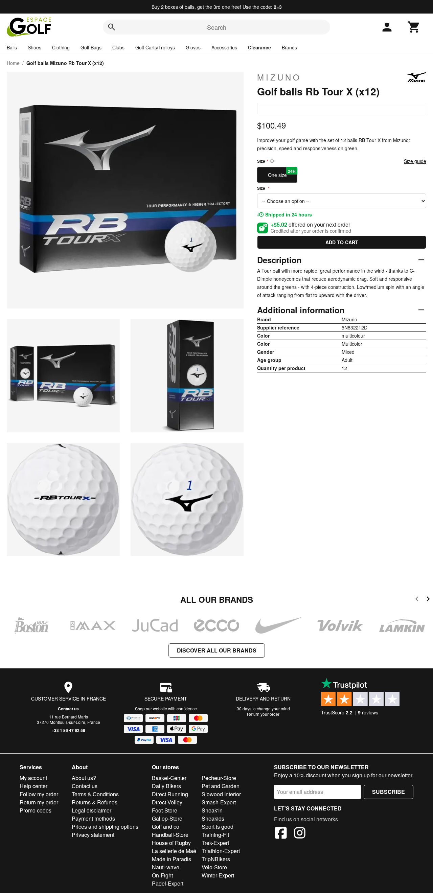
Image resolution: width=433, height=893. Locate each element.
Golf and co (165, 826)
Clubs (118, 47)
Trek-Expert (215, 843)
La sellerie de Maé (174, 851)
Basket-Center (169, 778)
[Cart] (414, 27)
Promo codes (35, 810)
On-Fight (162, 875)
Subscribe (388, 792)
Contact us (68, 708)
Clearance (259, 47)
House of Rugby (171, 843)
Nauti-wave (165, 867)
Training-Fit (215, 835)
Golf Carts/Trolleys (155, 47)
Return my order (39, 802)
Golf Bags (91, 47)
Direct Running (170, 794)
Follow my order (39, 794)
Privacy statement (93, 835)
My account (33, 778)
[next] (428, 600)
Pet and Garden (221, 786)
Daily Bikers (166, 786)
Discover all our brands (216, 650)
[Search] (111, 27)
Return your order (263, 714)
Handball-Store (170, 835)
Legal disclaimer (91, 810)
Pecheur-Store (219, 778)
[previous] (417, 600)
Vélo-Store (214, 867)
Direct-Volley (167, 802)
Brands (289, 47)
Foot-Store (164, 810)
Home (13, 63)
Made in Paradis (171, 859)
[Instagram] (299, 834)
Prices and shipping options (105, 826)
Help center (33, 786)
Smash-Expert (219, 802)
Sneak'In (212, 810)
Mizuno (279, 77)
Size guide (415, 161)
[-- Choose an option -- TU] (341, 200)
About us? (84, 778)
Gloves (193, 47)
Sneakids (213, 818)
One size (282, 173)
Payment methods (93, 818)
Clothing (61, 47)
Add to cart (341, 242)
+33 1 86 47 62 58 (68, 730)
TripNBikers (216, 859)
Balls (12, 47)
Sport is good (217, 826)
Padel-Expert (167, 883)
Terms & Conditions (95, 794)
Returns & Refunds (94, 802)
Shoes (34, 47)
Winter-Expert (218, 875)
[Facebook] (281, 834)
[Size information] (272, 161)
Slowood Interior (221, 794)
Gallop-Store (167, 818)
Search (216, 27)
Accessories (224, 47)
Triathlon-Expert (221, 851)
